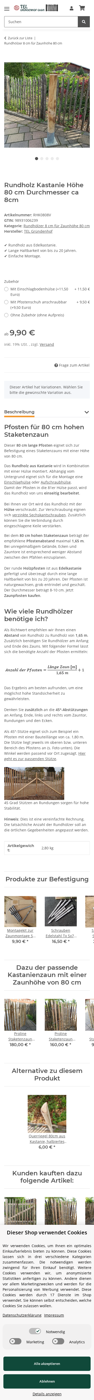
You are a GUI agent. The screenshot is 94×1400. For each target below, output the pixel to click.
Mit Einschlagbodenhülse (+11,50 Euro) (50, 291)
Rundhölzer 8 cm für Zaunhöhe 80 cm (57, 225)
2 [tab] (41, 158)
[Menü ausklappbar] (6, 7)
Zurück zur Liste (20, 38)
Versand (47, 344)
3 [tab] (47, 158)
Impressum (54, 1315)
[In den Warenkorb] (8, 59)
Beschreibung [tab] (19, 411)
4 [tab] (52, 158)
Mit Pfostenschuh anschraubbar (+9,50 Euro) (50, 304)
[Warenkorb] (82, 8)
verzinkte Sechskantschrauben (39, 514)
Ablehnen (47, 1381)
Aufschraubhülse (56, 482)
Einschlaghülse (17, 482)
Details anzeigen (47, 1393)
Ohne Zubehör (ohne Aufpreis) (37, 314)
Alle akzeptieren (47, 1363)
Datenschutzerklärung (22, 1315)
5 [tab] (57, 158)
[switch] (35, 1331)
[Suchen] (84, 21)
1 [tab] (36, 158)
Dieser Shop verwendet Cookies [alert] (47, 1232)
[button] (71, 8)
